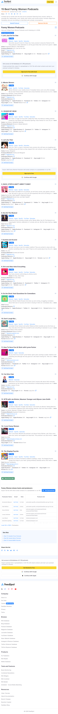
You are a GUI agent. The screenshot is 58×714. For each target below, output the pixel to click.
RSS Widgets (5, 676)
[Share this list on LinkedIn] (12, 14)
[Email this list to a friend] (17, 14)
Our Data (3, 600)
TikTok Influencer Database (9, 647)
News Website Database (8, 638)
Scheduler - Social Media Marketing (11, 685)
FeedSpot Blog (5, 705)
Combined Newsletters (7, 673)
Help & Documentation (7, 696)
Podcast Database (6, 626)
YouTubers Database (7, 635)
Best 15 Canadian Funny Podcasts (12, 536)
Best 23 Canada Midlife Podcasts (12, 540)
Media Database (5, 661)
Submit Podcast (14, 23)
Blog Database (5, 623)
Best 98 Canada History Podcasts (12, 538)
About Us (4, 597)
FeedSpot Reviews (6, 606)
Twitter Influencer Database (9, 644)
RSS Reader (4, 658)
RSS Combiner (5, 679)
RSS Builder (4, 682)
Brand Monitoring (6, 670)
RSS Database (5, 620)
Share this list (5, 547)
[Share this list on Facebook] (6, 14)
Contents (24, 11)
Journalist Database (7, 632)
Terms (3, 612)
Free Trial (50, 2)
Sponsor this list (43, 23)
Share (2, 14)
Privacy (3, 609)
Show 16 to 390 (9, 478)
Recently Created (6, 702)
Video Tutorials (5, 693)
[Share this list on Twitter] (9, 14)
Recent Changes (5, 699)
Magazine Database (7, 629)
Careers (7, 603)
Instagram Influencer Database (10, 641)
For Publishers (5, 655)
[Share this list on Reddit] (14, 14)
